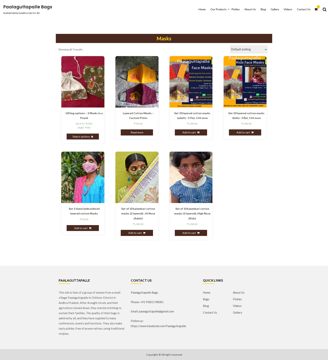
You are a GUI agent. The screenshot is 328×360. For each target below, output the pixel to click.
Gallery (275, 9)
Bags (206, 299)
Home (202, 9)
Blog (263, 9)
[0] (316, 9)
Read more (137, 132)
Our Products (218, 9)
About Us (250, 9)
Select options (81, 136)
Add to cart (189, 132)
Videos (288, 9)
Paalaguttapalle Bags (27, 7)
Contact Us (304, 9)
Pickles (235, 9)
